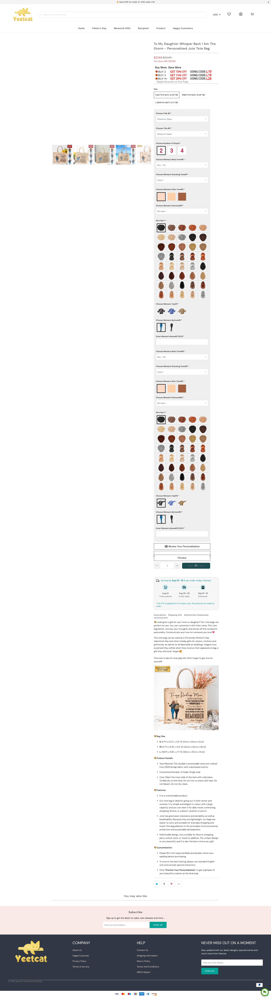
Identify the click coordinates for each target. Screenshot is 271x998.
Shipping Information (147, 955)
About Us (77, 950)
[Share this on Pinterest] (172, 884)
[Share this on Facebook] (164, 884)
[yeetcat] (22, 14)
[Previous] (54, 156)
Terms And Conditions (148, 966)
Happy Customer (81, 955)
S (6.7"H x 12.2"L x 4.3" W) (166, 95)
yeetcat (19, 981)
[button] (143, 28)
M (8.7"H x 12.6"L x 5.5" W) (193, 95)
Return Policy (143, 961)
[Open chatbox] (265, 992)
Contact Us (142, 950)
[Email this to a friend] (179, 884)
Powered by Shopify (33, 981)
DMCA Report (143, 972)
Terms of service (81, 966)
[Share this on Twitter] (157, 884)
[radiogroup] (182, 150)
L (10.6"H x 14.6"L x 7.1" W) (166, 102)
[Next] (149, 156)
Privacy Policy (79, 961)
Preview (182, 557)
